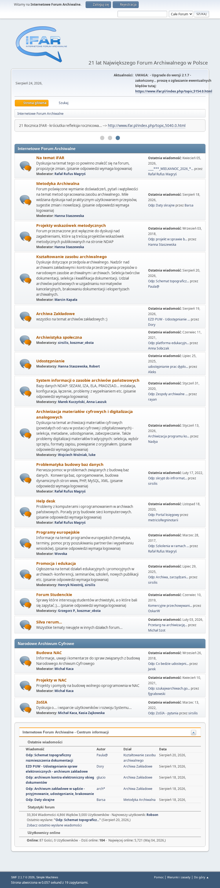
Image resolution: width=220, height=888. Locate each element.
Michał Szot (156, 630)
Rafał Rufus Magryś (70, 174)
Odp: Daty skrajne (161, 205)
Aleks (152, 372)
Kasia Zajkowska (92, 713)
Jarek (152, 669)
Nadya (153, 441)
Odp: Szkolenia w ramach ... (168, 546)
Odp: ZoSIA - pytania (163, 713)
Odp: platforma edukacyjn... (168, 343)
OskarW (154, 611)
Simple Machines (47, 877)
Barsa (189, 205)
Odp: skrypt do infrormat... (167, 478)
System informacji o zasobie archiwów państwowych (88, 380)
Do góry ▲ (201, 877)
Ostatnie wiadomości (45, 742)
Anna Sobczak (158, 348)
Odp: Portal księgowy (163, 514)
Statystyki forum (41, 807)
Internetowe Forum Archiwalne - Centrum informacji (66, 732)
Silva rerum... (49, 622)
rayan (152, 399)
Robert (94, 366)
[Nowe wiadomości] (26, 166)
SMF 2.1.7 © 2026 (23, 877)
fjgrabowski (156, 693)
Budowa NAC (49, 652)
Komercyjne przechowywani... (170, 605)
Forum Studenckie (54, 594)
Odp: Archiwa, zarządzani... (168, 577)
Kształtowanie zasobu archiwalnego (71, 256)
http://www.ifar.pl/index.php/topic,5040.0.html (146, 125)
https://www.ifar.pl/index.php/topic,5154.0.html (173, 91)
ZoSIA (41, 702)
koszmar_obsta (82, 342)
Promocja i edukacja (56, 563)
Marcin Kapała (65, 299)
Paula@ (153, 286)
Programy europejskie (58, 532)
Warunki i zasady (178, 877)
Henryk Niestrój (70, 585)
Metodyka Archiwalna (57, 183)
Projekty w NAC (51, 680)
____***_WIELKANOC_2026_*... (170, 168)
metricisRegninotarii (163, 520)
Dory (151, 324)
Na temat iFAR (50, 157)
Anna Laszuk (96, 402)
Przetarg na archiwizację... (167, 625)
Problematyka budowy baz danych (70, 464)
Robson (152, 814)
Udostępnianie (50, 360)
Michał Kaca (64, 668)
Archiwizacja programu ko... (168, 436)
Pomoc (159, 877)
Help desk (45, 501)
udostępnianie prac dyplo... (168, 366)
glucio (101, 777)
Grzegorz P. (66, 610)
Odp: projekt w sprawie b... (167, 239)
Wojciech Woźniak (72, 454)
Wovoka (60, 553)
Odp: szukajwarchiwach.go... (169, 688)
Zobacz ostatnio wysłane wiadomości (54, 825)
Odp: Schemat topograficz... (168, 281)
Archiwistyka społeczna (59, 337)
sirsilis (63, 342)
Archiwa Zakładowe (55, 313)
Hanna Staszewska (69, 215)
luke (92, 454)
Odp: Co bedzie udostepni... (168, 663)
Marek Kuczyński (71, 402)
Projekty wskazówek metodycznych (71, 225)
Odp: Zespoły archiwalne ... (168, 394)
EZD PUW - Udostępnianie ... (169, 319)
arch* (101, 788)
